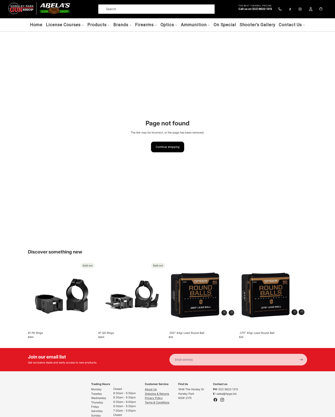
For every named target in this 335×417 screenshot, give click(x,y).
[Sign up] (301, 360)
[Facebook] (290, 9)
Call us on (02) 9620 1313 (255, 8)
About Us (151, 389)
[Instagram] (300, 9)
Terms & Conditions (157, 402)
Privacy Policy (154, 398)
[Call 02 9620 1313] (280, 9)
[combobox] (151, 9)
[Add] (230, 323)
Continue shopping (168, 146)
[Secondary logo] (55, 8)
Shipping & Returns (157, 393)
